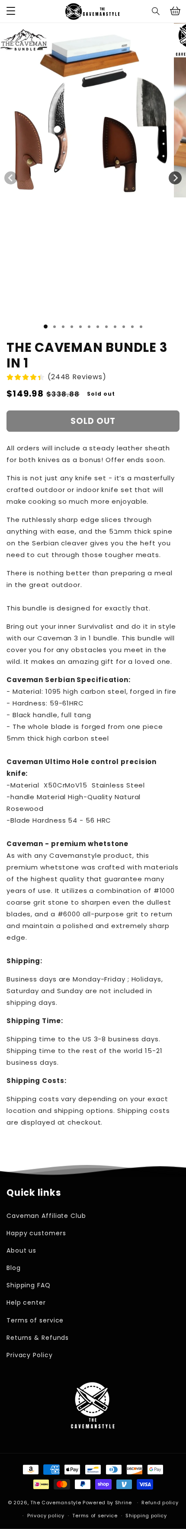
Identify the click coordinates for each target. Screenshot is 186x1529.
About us (21, 1250)
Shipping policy (146, 1515)
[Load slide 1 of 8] (106, 326)
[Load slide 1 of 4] (71, 326)
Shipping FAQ (28, 1285)
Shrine (123, 1502)
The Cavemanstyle (55, 1502)
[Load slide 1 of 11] (132, 326)
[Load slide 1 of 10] (123, 326)
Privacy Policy (29, 1355)
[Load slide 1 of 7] (97, 326)
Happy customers (36, 1233)
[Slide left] (10, 177)
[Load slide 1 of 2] (54, 326)
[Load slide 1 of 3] (63, 326)
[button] (156, 11)
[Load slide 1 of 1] (45, 326)
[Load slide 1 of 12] (141, 326)
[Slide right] (175, 177)
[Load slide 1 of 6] (89, 326)
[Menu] (10, 11)
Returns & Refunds (37, 1337)
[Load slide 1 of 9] (115, 326)
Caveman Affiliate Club (46, 1215)
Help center (26, 1302)
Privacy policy (45, 1515)
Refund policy (159, 1502)
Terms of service (35, 1320)
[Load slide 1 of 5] (80, 326)
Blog (13, 1267)
